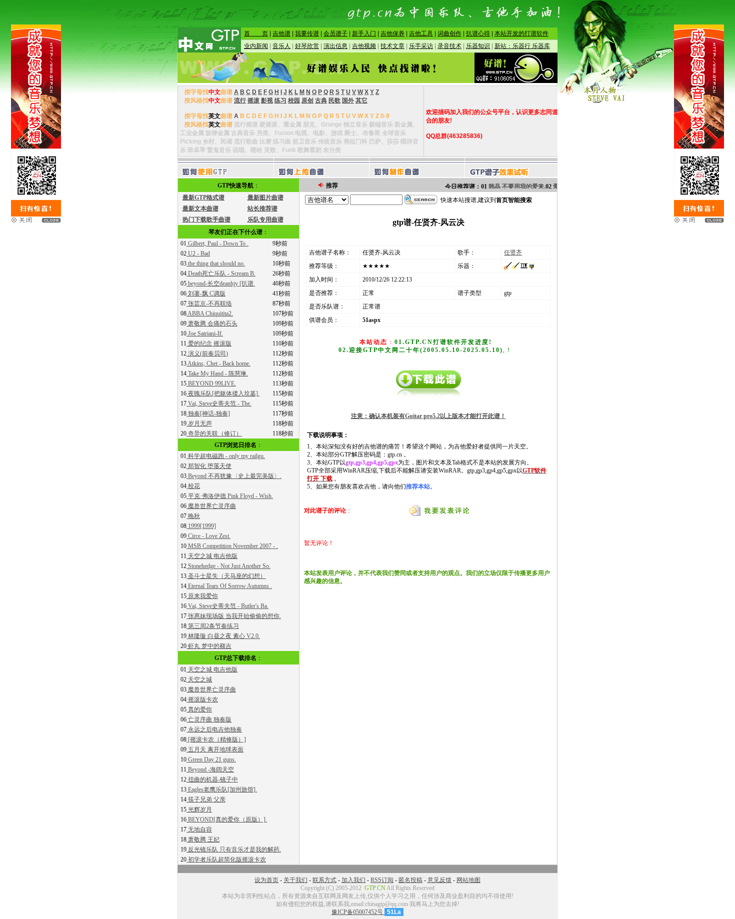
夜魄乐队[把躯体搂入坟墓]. (223, 393)
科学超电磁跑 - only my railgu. (225, 456)
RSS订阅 (382, 880)
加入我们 (354, 880)
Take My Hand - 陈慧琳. (217, 373)
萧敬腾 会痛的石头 (212, 323)
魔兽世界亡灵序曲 (211, 506)
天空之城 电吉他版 (212, 556)
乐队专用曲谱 (266, 219)
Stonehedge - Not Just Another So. (228, 566)
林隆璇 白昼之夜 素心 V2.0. (223, 636)
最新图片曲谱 (266, 197)
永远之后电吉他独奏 (214, 729)
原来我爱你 (202, 596)
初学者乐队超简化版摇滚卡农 (226, 859)
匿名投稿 (410, 880)
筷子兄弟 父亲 (206, 799)
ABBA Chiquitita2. (209, 313)
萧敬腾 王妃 (203, 839)
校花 (193, 486)
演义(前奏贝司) (207, 353)
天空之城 (199, 679)
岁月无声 (199, 423)
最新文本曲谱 (200, 208)
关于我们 (296, 880)
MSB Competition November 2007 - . (232, 546)
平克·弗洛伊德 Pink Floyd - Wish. (229, 496)
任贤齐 (513, 252)
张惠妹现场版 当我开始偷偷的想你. (233, 616)
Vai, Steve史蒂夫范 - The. (219, 403)
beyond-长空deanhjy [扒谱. (220, 283)
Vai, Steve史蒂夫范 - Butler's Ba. (227, 606)
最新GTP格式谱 (203, 197)
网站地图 (468, 880)
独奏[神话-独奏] (208, 413)
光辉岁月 (199, 809)
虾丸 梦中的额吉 (209, 646)
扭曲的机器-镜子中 (212, 779)
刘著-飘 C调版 (206, 293)
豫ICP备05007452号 (358, 912)
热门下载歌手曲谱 (206, 219)
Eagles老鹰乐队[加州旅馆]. (221, 789)
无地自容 (199, 829)
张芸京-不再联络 (209, 303)
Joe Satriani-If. (204, 333)
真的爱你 (199, 709)
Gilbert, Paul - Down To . (217, 243)
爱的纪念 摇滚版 (209, 343)
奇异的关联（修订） (214, 433)
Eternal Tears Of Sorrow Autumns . (229, 586)
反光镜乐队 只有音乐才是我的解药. (233, 849)
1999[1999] (201, 526)
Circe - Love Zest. (208, 536)
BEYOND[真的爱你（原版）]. (226, 819)
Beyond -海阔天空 (210, 769)
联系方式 (324, 880)
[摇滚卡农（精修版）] (216, 739)
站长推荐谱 (263, 208)
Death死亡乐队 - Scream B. (221, 273)
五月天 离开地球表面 (215, 749)
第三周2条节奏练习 (212, 626)
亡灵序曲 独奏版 (209, 719)
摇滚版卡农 (202, 699)
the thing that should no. (215, 263)
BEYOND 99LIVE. (211, 383)
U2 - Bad (198, 253)
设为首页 (266, 880)
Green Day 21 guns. (211, 759)
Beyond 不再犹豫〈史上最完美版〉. (234, 476)
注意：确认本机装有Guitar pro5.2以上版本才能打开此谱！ (428, 416)
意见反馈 (440, 880)
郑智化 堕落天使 (209, 466)
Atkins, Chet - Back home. (218, 363)
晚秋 (193, 516)
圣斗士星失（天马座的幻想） (226, 576)
